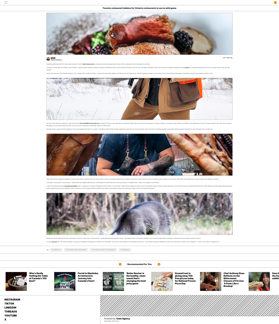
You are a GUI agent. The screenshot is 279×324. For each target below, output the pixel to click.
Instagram (12, 299)
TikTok (9, 303)
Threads (10, 311)
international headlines (71, 186)
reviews (186, 67)
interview (54, 241)
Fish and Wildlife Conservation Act (89, 123)
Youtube (10, 315)
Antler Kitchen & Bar (88, 64)
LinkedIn (10, 307)
